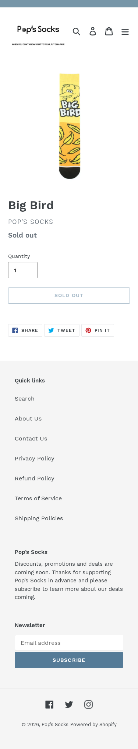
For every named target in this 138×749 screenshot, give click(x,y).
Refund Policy (34, 478)
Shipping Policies (39, 518)
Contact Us (31, 438)
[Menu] (125, 31)
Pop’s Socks (55, 724)
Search (25, 398)
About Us (28, 418)
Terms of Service (38, 498)
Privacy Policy (34, 458)
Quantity (19, 256)
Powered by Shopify (93, 724)
